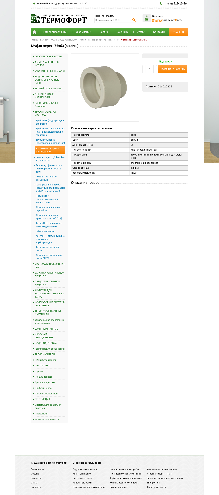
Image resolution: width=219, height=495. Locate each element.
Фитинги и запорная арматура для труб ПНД (49, 217)
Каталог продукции (55, 32)
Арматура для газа (45, 382)
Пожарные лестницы (46, 394)
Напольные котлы (82, 483)
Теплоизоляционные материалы (165, 478)
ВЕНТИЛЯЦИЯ (42, 399)
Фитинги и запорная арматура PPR (95, 40)
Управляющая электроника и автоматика (49, 322)
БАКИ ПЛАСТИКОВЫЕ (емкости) (46, 105)
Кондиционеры (43, 377)
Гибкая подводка (45, 231)
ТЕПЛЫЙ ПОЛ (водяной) (48, 88)
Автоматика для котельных (162, 469)
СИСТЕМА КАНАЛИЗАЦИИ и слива (50, 266)
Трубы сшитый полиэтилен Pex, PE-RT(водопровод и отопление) (50, 131)
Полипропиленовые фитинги (126, 474)
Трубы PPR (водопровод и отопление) (50, 122)
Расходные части (156, 487)
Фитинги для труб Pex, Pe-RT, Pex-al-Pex (50, 159)
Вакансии (123, 32)
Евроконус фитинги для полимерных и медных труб (49, 168)
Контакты (159, 32)
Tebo (115, 40)
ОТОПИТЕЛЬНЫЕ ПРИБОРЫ (50, 71)
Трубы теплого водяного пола (126, 478)
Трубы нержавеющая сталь (47, 249)
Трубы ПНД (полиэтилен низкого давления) (49, 225)
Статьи (141, 32)
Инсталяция (41, 414)
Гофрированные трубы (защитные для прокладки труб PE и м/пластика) (50, 188)
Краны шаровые (119, 487)
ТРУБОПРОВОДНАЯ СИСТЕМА (63, 40)
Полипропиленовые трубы (124, 469)
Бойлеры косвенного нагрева (89, 487)
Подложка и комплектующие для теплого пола (47, 199)
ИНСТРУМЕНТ (42, 365)
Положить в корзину (172, 69)
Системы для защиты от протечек (48, 406)
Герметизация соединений (50, 349)
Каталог (44, 40)
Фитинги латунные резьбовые (46, 178)
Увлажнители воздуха (47, 419)
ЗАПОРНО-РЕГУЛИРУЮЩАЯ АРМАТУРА (49, 274)
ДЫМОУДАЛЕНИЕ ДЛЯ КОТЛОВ (47, 64)
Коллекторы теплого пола (124, 483)
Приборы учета (43, 388)
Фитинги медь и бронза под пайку (49, 209)
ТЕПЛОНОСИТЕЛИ (45, 354)
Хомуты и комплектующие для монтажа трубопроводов (50, 239)
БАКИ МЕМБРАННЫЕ (46, 329)
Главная (34, 40)
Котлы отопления (82, 474)
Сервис (104, 32)
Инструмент (153, 483)
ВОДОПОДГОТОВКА (46, 343)
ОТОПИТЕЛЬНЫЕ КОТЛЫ (48, 56)
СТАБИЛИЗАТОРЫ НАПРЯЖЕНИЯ (44, 96)
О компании (83, 32)
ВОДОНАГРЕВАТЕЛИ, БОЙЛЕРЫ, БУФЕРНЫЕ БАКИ (47, 79)
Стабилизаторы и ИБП (159, 474)
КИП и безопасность (46, 360)
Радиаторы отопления (85, 469)
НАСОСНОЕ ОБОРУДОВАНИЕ (44, 336)
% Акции (178, 32)
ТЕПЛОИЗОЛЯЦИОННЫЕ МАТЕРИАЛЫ (48, 313)
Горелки (39, 371)
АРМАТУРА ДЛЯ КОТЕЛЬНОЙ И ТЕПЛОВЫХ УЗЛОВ (49, 293)
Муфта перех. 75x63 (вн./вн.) (133, 40)
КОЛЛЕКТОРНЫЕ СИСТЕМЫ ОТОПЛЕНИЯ (50, 304)
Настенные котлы (82, 478)
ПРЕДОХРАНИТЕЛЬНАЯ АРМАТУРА (47, 283)
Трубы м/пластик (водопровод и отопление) (50, 141)
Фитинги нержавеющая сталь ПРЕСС (49, 257)
